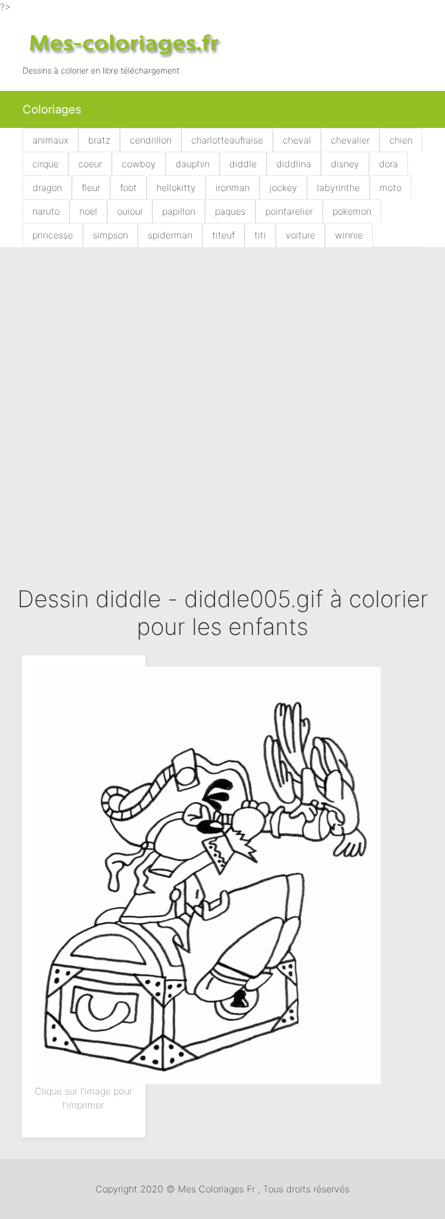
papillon (178, 211)
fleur (91, 187)
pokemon (352, 211)
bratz (99, 140)
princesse (52, 235)
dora (388, 164)
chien (401, 140)
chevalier (350, 140)
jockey (283, 187)
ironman (233, 187)
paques (230, 211)
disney (345, 164)
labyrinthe (338, 187)
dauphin (193, 164)
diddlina (293, 164)
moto (391, 187)
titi (260, 235)
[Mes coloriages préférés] (124, 44)
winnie (349, 235)
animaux (50, 140)
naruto (46, 211)
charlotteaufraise (227, 140)
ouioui (130, 211)
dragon (47, 187)
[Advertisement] (222, 342)
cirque (45, 164)
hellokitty (176, 187)
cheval (297, 140)
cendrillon (151, 140)
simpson (110, 235)
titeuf (223, 235)
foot (128, 187)
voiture (300, 235)
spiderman (170, 235)
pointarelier (289, 211)
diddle (243, 164)
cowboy (139, 164)
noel (88, 211)
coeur (90, 164)
